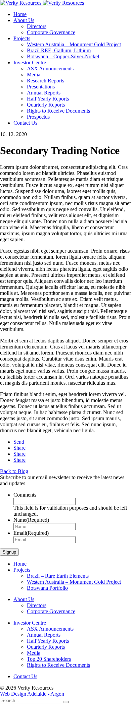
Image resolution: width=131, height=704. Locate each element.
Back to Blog (14, 471)
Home (20, 14)
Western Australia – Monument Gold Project (74, 44)
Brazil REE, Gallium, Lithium (59, 50)
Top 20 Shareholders (49, 659)
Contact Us (25, 123)
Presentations (41, 86)
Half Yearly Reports (48, 99)
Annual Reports (43, 92)
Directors (36, 26)
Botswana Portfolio (47, 588)
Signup (9, 552)
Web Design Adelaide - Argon (32, 694)
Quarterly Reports (46, 105)
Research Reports (45, 80)
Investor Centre (29, 62)
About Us (23, 20)
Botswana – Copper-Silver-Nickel (63, 56)
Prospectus (38, 117)
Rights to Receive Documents (58, 111)
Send (18, 442)
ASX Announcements (50, 68)
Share (19, 448)
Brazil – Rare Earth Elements (58, 576)
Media (33, 74)
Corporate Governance (51, 32)
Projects (21, 38)
